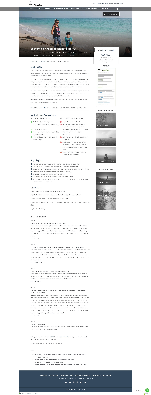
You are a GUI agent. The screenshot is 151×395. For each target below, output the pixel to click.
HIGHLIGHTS (60, 55)
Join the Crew (53, 375)
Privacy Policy (96, 375)
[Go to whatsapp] (147, 390)
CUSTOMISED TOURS (92, 9)
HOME (32, 9)
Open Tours (89, 378)
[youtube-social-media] (85, 383)
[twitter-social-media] (70, 383)
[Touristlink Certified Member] (28, 393)
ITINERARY (71, 55)
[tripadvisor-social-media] (73, 383)
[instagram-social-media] (77, 383)
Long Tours (81, 378)
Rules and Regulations (82, 375)
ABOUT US (105, 9)
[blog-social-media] (81, 383)
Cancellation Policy (66, 375)
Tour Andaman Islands (42, 61)
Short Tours (72, 378)
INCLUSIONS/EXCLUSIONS (48, 55)
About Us (43, 375)
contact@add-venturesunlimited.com (113, 3)
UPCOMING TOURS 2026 (44, 9)
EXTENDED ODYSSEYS (61, 9)
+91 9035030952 (96, 3)
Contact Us (107, 375)
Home (32, 61)
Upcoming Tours (63, 378)
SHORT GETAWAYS (77, 9)
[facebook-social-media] (66, 383)
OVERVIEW (36, 55)
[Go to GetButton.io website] (147, 393)
